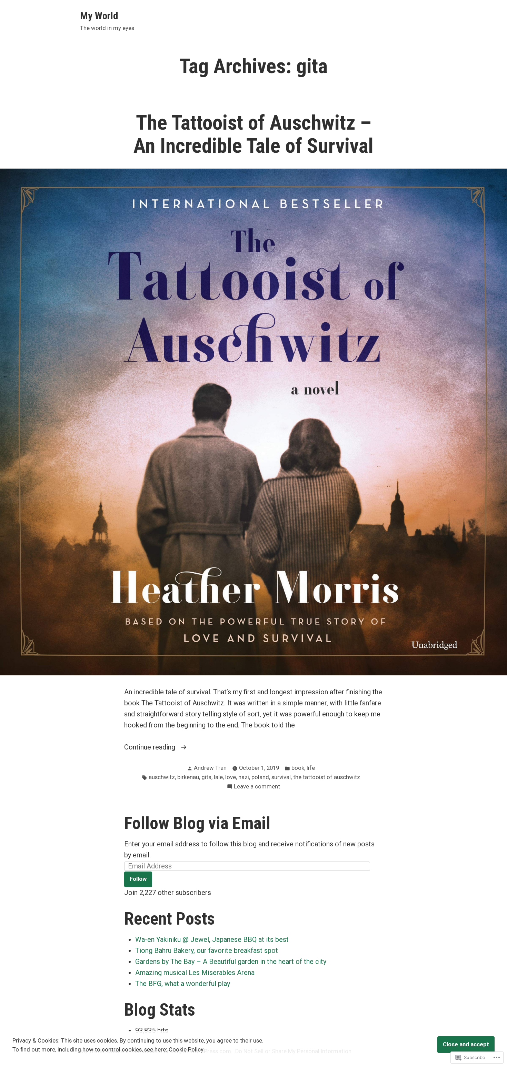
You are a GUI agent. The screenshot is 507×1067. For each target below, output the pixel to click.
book (297, 768)
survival (281, 777)
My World (99, 16)
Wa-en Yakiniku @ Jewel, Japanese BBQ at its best (212, 939)
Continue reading (150, 748)
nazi (243, 777)
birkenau (188, 777)
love (230, 777)
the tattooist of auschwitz (326, 777)
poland (260, 777)
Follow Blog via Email (197, 823)
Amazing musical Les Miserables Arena (195, 972)
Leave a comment (257, 787)
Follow (138, 879)
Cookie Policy (186, 1049)
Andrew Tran (210, 768)
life (311, 768)
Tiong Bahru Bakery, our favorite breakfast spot (206, 950)
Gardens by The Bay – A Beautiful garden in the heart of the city (230, 961)
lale (218, 777)
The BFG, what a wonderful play (182, 983)
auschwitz (162, 777)
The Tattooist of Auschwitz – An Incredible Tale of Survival (253, 134)
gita (206, 777)
